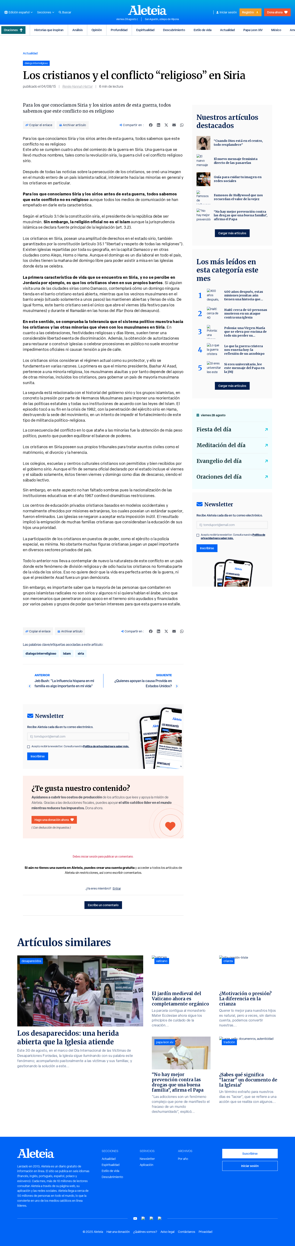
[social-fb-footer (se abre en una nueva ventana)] (143, 1218)
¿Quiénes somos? (145, 1232)
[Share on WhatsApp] (182, 125)
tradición (229, 1042)
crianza (228, 961)
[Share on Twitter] (166, 125)
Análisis (77, 30)
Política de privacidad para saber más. (106, 746)
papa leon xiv (164, 1042)
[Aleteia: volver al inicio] (147, 9)
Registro (248, 12)
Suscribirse (250, 1153)
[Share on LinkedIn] (158, 125)
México (276, 30)
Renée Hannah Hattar (77, 86)
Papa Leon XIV (253, 30)
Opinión (97, 30)
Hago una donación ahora (52, 820)
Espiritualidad (145, 30)
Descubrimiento (174, 30)
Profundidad (119, 30)
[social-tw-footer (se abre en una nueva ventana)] (152, 1218)
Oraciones (11, 30)
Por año (183, 1159)
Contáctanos (186, 1232)
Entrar (117, 888)
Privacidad (205, 1232)
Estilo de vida (202, 30)
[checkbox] (28, 747)
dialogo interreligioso (40, 653)
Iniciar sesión (228, 12)
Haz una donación (118, 1232)
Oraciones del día (219, 476)
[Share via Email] (174, 125)
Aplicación (146, 1165)
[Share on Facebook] (150, 125)
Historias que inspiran (48, 30)
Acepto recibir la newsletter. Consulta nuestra (80, 746)
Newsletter (147, 1159)
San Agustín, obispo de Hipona (162, 19)
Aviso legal (167, 1232)
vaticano (161, 961)
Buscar (66, 12)
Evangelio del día (219, 461)
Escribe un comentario (103, 905)
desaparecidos (31, 961)
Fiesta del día (214, 429)
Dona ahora (274, 12)
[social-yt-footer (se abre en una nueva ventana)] (135, 1218)
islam (67, 653)
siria (81, 653)
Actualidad (227, 30)
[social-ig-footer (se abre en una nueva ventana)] (160, 1218)
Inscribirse (38, 756)
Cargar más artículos (232, 233)
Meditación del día (221, 445)
